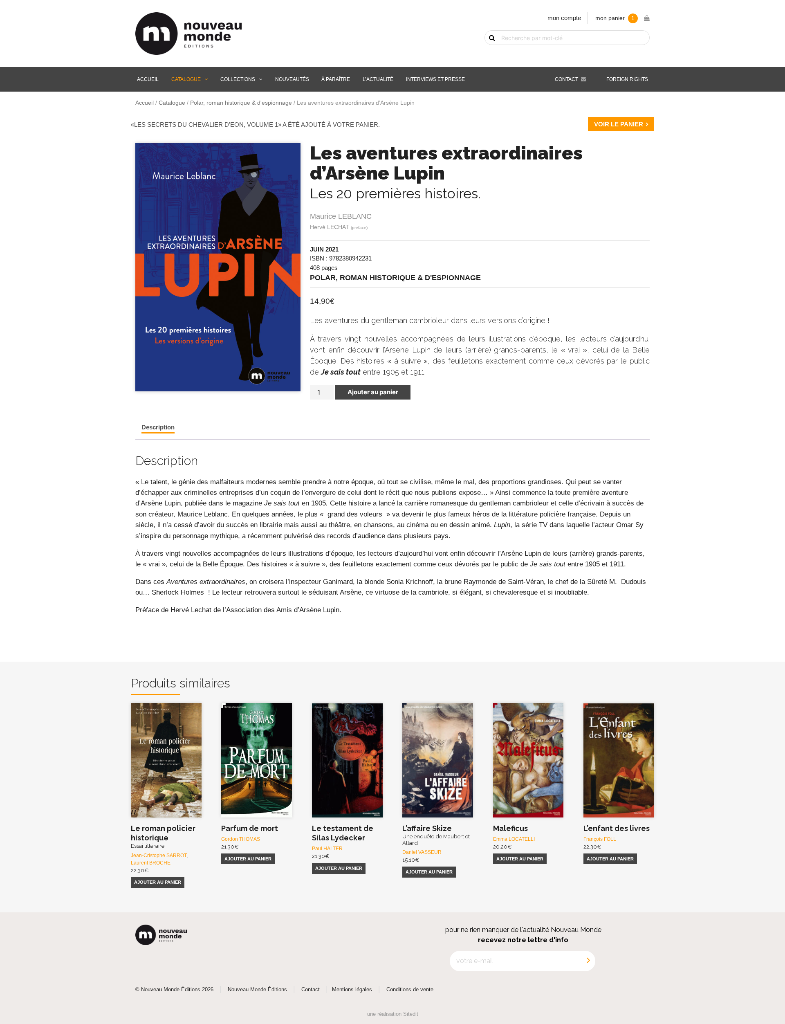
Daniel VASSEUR (422, 852)
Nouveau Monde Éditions (257, 990)
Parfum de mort (249, 828)
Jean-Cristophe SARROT (158, 855)
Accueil (148, 79)
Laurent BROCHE (150, 863)
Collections (237, 79)
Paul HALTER (327, 848)
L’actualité (378, 79)
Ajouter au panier (373, 392)
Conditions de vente (409, 990)
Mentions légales (352, 990)
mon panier (615, 18)
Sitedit (410, 1014)
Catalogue (186, 79)
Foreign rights (627, 79)
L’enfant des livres (616, 828)
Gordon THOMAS (240, 839)
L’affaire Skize (436, 835)
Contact (566, 79)
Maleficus (510, 828)
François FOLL (599, 839)
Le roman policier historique (163, 836)
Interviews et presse (435, 79)
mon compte (564, 17)
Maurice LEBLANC (341, 216)
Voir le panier (618, 124)
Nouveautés (292, 79)
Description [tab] (158, 427)
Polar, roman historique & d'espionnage (241, 103)
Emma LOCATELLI (514, 839)
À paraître (335, 79)
